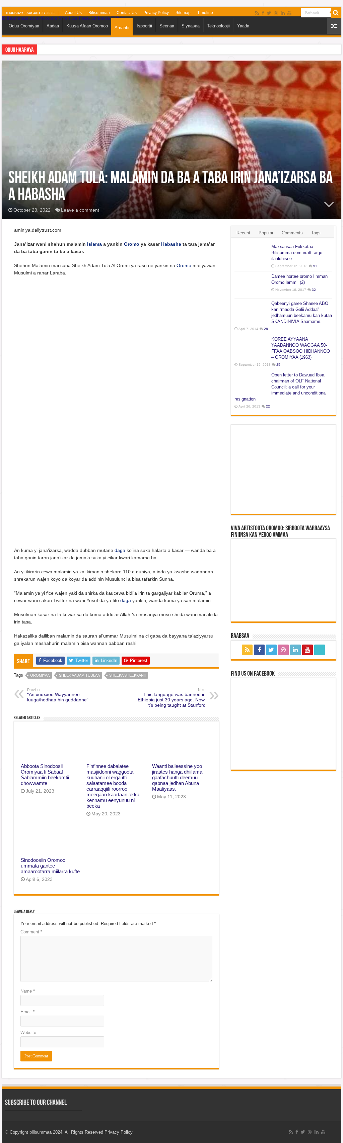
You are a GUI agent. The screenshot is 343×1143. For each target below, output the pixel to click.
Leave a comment (80, 210)
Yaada (243, 25)
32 (314, 290)
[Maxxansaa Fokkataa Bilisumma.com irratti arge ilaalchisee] (251, 255)
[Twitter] (269, 13)
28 (266, 329)
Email (27, 1011)
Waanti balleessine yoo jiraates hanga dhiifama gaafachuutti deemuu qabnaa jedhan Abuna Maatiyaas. (177, 777)
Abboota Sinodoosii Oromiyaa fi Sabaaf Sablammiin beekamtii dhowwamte (45, 774)
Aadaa (53, 25)
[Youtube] (289, 13)
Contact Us (127, 12)
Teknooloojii (218, 25)
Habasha (171, 244)
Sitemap (183, 12)
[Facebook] (263, 13)
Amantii (122, 27)
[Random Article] (334, 26)
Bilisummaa (99, 12)
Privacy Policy (156, 12)
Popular (266, 232)
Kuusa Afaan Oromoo (87, 25)
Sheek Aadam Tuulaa (79, 675)
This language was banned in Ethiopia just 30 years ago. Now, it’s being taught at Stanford (172, 698)
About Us (73, 12)
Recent (243, 232)
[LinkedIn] (282, 13)
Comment (31, 931)
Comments (292, 232)
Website (28, 1032)
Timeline (205, 12)
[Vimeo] (295, 13)
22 (268, 406)
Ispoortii (144, 25)
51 (315, 266)
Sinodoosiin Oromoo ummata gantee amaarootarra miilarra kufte (50, 865)
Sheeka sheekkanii (127, 675)
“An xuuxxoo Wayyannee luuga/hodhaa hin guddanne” (57, 695)
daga (120, 550)
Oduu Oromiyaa (24, 25)
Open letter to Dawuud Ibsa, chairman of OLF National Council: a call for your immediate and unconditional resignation (280, 387)
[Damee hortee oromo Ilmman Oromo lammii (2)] (251, 284)
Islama (94, 244)
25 (278, 364)
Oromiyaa (40, 675)
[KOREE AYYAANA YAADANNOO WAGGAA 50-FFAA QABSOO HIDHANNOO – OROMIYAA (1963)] (251, 347)
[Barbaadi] (336, 13)
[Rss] (257, 13)
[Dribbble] (276, 13)
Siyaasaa (191, 25)
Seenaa (166, 25)
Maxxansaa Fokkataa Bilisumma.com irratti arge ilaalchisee (296, 252)
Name (27, 991)
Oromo (131, 244)
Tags (316, 232)
